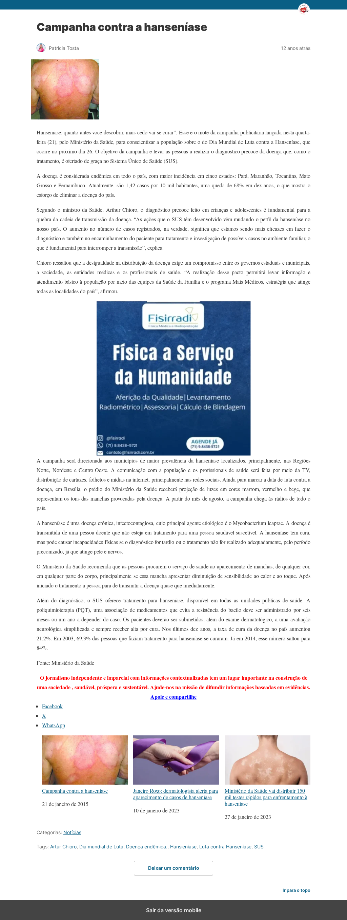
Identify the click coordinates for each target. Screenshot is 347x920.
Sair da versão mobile (173, 910)
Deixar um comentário (173, 868)
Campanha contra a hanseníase (75, 790)
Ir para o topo (296, 890)
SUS (259, 846)
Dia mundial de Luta (101, 846)
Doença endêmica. (146, 846)
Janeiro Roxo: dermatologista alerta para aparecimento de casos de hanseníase (175, 793)
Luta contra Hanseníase (225, 846)
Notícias (72, 832)
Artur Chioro (63, 846)
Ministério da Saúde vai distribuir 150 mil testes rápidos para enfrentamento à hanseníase (266, 797)
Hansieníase (183, 846)
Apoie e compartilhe (173, 696)
